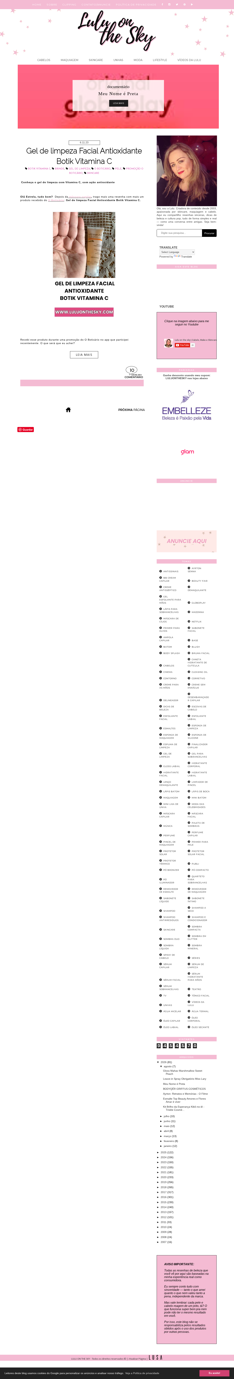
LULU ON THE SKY (80, 1359)
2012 (164, 1217)
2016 (164, 1197)
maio (167, 1126)
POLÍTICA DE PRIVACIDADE (136, 4)
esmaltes (169, 728)
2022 (164, 1167)
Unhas (118, 60)
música (168, 826)
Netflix (196, 621)
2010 (164, 1227)
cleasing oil (200, 672)
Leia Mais (118, 103)
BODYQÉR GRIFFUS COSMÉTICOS (184, 1088)
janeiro (168, 1146)
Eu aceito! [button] (214, 1373)
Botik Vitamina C (39, 169)
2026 (164, 1062)
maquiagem (170, 797)
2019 (164, 1182)
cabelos (168, 665)
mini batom (199, 797)
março (168, 1136)
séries (196, 958)
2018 (164, 1187)
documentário (118, 86)
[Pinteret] (184, 4)
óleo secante (200, 1027)
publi (195, 864)
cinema (168, 672)
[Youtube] (192, 4)
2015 (164, 1202)
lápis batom (171, 791)
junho (167, 1121)
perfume (169, 835)
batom (167, 647)
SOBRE (52, 4)
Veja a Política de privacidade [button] (142, 1373)
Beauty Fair (200, 581)
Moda (137, 60)
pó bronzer (171, 870)
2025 (164, 1152)
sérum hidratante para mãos (195, 976)
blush (196, 647)
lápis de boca (201, 791)
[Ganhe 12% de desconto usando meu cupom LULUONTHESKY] (186, 465)
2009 (164, 1232)
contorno (170, 678)
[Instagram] (169, 4)
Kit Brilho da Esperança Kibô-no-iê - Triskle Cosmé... (183, 1108)
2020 (164, 1177)
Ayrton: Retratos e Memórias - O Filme (185, 1093)
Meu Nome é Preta (174, 1083)
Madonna (198, 612)
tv (165, 995)
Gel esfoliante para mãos (170, 599)
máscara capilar (80, 196)
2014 (164, 1207)
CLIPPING (69, 4)
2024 (164, 1157)
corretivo (198, 678)
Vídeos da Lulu (189, 60)
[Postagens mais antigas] (132, 411)
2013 (164, 1212)
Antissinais (170, 571)
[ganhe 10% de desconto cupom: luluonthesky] (187, 433)
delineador (170, 700)
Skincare (95, 60)
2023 (164, 1162)
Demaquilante (197, 590)
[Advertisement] (187, 507)
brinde (59, 169)
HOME (36, 4)
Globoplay (199, 603)
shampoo (169, 911)
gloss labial (171, 766)
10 (132, 370)
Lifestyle (159, 60)
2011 (164, 1222)
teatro (196, 989)
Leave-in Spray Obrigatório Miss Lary (184, 1078)
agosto (168, 1066)
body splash (171, 653)
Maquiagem (69, 60)
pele (118, 169)
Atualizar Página (137, 1359)
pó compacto (200, 870)
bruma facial (201, 653)
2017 (164, 1192)
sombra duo (171, 939)
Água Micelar (172, 1011)
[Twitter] (177, 4)
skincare (93, 173)
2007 (164, 1242)
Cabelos (43, 60)
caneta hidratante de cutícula (197, 662)
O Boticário (102, 169)
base (195, 640)
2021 (164, 1172)
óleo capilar (171, 1021)
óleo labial (171, 1027)
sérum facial (172, 980)
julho (167, 1116)
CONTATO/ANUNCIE (96, 4)
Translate (186, 256)
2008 (164, 1237)
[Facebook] (162, 4)
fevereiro (169, 1141)
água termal (200, 1011)
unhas (167, 1005)
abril (166, 1131)
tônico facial (201, 995)
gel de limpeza (79, 169)
